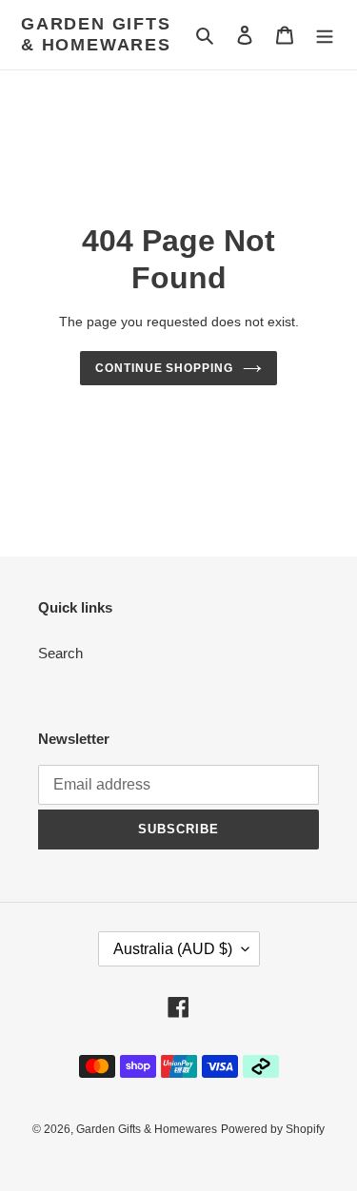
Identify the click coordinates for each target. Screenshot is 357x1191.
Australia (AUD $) (172, 949)
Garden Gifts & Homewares (96, 34)
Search (60, 653)
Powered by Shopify (273, 1129)
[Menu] (325, 34)
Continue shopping (164, 368)
